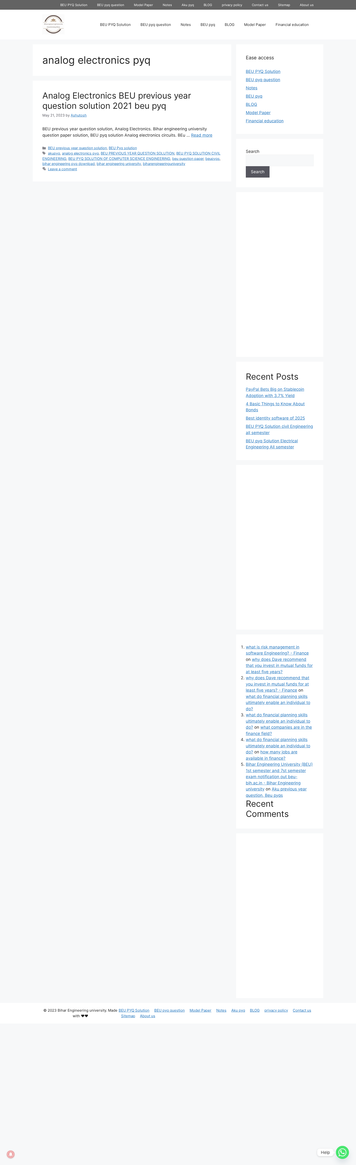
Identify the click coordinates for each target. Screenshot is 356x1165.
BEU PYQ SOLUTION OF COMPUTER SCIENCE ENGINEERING (119, 158)
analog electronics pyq (80, 153)
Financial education (292, 24)
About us (307, 5)
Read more (201, 135)
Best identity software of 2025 (275, 418)
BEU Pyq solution (123, 148)
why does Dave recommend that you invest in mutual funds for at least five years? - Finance (277, 684)
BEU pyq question (110, 5)
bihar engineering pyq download (68, 164)
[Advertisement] (132, 220)
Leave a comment (62, 169)
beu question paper (187, 158)
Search (252, 151)
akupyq (54, 153)
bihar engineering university (119, 164)
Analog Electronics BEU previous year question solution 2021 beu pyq (116, 100)
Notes (167, 5)
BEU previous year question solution (77, 148)
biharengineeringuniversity (164, 164)
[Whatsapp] (342, 1152)
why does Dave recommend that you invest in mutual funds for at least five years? (279, 665)
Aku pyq (188, 5)
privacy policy (232, 5)
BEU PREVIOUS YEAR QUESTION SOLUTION (137, 153)
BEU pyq (208, 24)
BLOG (208, 5)
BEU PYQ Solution (73, 5)
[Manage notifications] (11, 1154)
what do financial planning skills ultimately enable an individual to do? (278, 702)
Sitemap (284, 5)
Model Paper (143, 5)
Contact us (260, 5)
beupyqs (212, 158)
